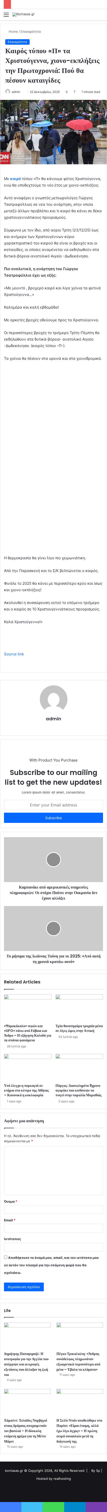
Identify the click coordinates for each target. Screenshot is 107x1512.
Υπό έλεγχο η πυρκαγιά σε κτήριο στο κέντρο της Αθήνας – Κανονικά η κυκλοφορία (26, 1090)
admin (53, 719)
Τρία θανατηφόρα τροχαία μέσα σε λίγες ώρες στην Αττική (79, 1028)
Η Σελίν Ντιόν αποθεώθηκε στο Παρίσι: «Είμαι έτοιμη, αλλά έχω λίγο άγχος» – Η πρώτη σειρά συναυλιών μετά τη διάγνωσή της (79, 1431)
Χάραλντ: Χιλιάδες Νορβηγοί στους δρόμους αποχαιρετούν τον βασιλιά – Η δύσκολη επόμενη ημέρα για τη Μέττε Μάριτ (25, 1431)
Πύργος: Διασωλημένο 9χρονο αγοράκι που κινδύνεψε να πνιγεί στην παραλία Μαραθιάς (78, 1090)
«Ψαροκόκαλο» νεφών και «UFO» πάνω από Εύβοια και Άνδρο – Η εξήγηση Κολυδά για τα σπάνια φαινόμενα (27, 1033)
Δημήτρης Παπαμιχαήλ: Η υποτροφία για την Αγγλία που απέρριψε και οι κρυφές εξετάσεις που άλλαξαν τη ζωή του (26, 1364)
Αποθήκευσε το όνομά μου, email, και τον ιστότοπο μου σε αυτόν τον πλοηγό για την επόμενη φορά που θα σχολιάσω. (51, 1265)
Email (9, 1220)
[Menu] (6, 16)
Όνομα (10, 1201)
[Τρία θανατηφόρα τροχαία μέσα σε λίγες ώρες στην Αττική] (79, 1007)
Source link (14, 654)
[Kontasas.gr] (23, 14)
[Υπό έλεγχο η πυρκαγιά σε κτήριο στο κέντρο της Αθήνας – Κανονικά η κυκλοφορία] (28, 1067)
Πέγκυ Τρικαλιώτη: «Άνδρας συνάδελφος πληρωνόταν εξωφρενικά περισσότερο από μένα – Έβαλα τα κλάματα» (78, 1361)
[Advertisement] (53, 76)
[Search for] (100, 16)
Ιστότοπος (12, 1239)
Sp (98, 1471)
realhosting (62, 1479)
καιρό (15, 178)
